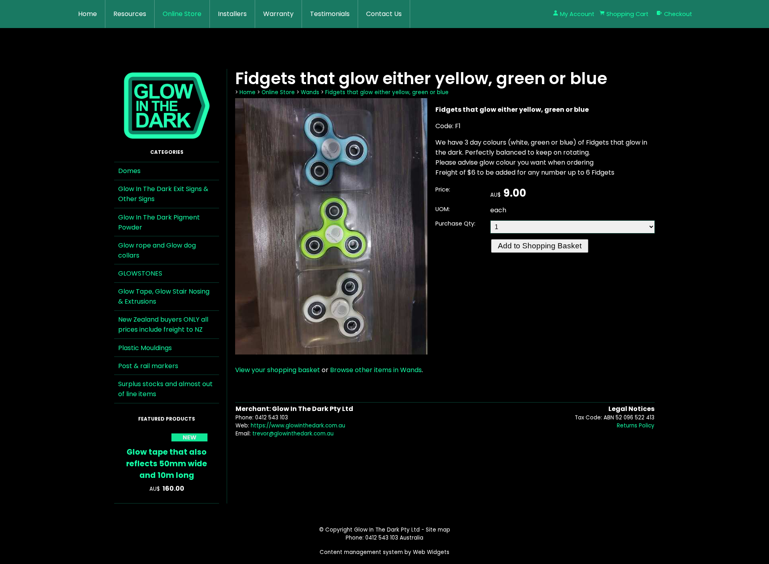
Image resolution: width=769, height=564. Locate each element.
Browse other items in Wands (376, 370)
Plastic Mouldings (145, 347)
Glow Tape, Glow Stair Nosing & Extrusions (163, 296)
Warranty (278, 13)
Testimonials (330, 13)
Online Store (182, 13)
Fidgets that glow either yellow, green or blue (387, 92)
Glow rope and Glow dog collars (157, 250)
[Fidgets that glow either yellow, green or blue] (331, 352)
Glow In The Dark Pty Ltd (387, 530)
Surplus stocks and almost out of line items (165, 389)
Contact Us (384, 13)
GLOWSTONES (140, 273)
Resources (129, 13)
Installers (232, 13)
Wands (310, 92)
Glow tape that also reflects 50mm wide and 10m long (166, 464)
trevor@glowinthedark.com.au (293, 433)
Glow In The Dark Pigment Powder (159, 222)
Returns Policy (635, 425)
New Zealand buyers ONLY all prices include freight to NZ (163, 324)
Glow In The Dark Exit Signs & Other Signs (163, 193)
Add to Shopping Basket (540, 246)
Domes (129, 170)
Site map (438, 530)
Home (87, 13)
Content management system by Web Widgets (384, 552)
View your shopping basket (277, 370)
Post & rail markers (148, 366)
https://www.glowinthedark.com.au (298, 425)
